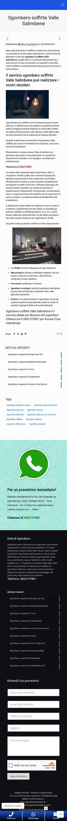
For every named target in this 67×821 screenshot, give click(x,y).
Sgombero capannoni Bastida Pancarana (27, 362)
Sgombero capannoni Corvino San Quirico (27, 384)
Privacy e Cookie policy (41, 792)
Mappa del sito (22, 792)
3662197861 (25, 167)
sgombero (47, 212)
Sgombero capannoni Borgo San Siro (25, 354)
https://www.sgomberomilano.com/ (33, 805)
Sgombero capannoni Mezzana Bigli (27, 650)
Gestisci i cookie (13, 805)
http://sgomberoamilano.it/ (33, 802)
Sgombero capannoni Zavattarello (24, 377)
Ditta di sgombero (29, 44)
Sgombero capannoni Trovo (21, 369)
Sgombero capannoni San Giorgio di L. (28, 643)
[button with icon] (46, 808)
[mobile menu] (62, 5)
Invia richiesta (18, 776)
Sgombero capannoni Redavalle (25, 658)
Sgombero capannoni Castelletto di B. (27, 665)
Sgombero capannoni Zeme (23, 636)
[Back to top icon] (60, 814)
